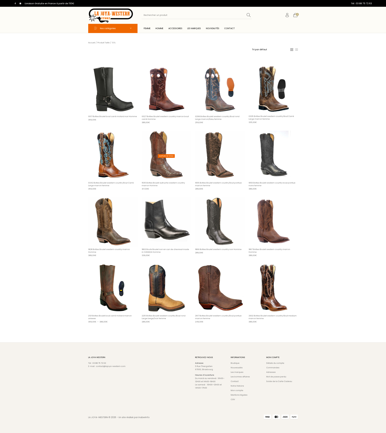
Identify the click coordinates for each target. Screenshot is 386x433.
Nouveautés (237, 367)
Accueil (91, 42)
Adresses (271, 372)
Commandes (272, 367)
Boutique (235, 363)
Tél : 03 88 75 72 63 (97, 363)
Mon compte (237, 390)
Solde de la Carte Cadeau (279, 381)
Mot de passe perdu (276, 376)
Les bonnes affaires (240, 376)
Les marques (237, 372)
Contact (235, 381)
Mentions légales (239, 394)
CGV (233, 399)
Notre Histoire (237, 385)
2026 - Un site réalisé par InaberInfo (130, 417)
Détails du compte (275, 363)
